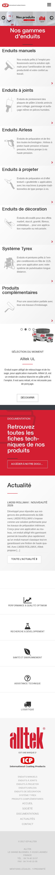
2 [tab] (25, 329)
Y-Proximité (38, 869)
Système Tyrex (27, 795)
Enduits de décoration (27, 791)
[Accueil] (13, 5)
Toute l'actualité (23, 559)
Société (27, 808)
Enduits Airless (28, 788)
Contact (27, 824)
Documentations (27, 814)
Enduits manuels (27, 777)
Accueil (27, 803)
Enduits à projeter (27, 784)
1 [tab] (22, 329)
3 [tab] (29, 329)
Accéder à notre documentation (29, 464)
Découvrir (27, 400)
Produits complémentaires (27, 799)
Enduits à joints (27, 780)
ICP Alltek (31, 841)
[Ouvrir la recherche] (40, 5)
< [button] (3, 18)
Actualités (27, 819)
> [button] (51, 18)
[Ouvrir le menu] (49, 5)
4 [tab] (33, 329)
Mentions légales (20, 869)
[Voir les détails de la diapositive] (27, 19)
